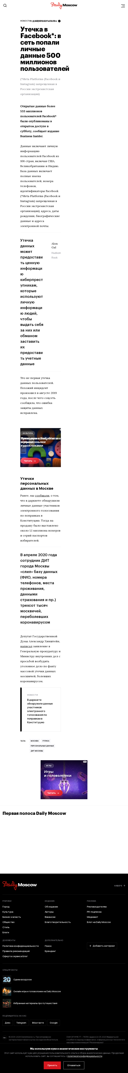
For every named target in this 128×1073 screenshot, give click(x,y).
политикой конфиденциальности (84, 1056)
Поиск (48, 946)
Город (6, 906)
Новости (25, 21)
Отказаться (73, 1065)
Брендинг (50, 951)
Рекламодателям (97, 906)
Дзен (7, 1022)
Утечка (45, 741)
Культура (7, 911)
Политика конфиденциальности (20, 946)
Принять (52, 1065)
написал (26, 646)
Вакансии (50, 917)
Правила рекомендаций (16, 951)
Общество (8, 922)
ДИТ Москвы (37, 751)
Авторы (49, 911)
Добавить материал (104, 945)
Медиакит (92, 917)
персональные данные (42, 746)
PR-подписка (94, 911)
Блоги (5, 932)
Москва (35, 741)
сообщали (42, 495)
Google (54, 1022)
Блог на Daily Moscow (99, 922)
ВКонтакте (38, 1022)
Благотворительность (58, 922)
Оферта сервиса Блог (15, 956)
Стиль (6, 927)
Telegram (21, 1022)
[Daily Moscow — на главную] (19, 885)
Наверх (118, 886)
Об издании (51, 906)
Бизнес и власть (11, 917)
